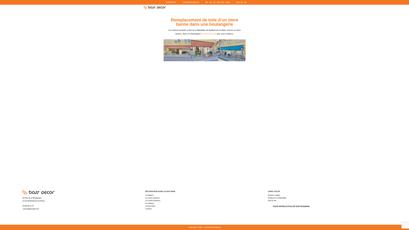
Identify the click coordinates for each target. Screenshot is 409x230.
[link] (208, 34)
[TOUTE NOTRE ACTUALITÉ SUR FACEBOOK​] (270, 206)
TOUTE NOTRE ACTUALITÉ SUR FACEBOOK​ (291, 206)
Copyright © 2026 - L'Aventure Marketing (204, 227)
